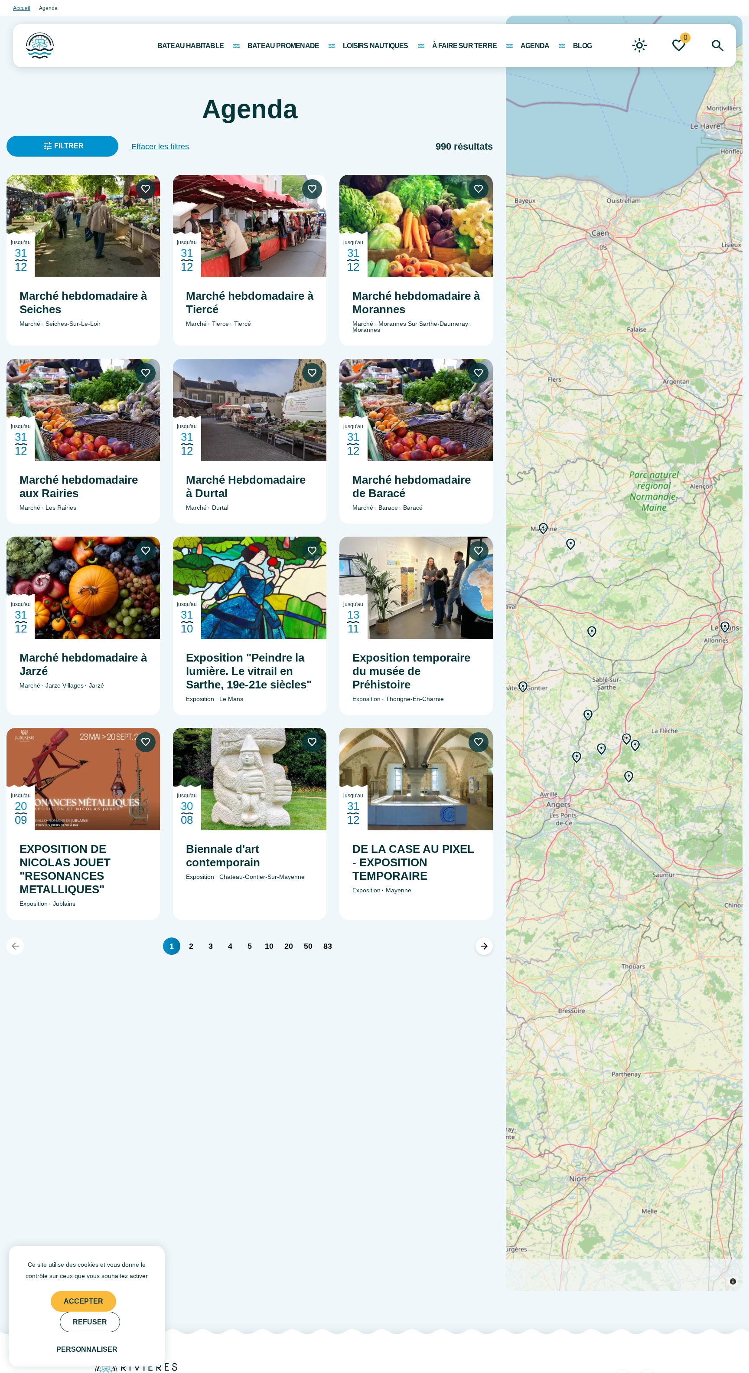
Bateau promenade (283, 46)
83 (327, 946)
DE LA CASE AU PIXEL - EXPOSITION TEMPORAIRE (413, 862)
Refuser (90, 1322)
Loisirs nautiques (375, 46)
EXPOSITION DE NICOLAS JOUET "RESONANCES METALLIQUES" (65, 869)
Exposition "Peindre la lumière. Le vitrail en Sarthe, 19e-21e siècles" (249, 671)
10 (269, 946)
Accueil (21, 8)
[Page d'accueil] (33, 41)
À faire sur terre (464, 46)
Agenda (535, 46)
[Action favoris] (146, 189)
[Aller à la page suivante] (484, 946)
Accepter (83, 1301)
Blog (582, 46)
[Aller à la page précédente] (15, 946)
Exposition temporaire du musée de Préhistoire (411, 671)
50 (308, 946)
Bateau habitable (190, 46)
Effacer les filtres (160, 146)
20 (288, 946)
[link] (639, 45)
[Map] (624, 653)
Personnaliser (86, 1349)
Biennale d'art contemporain (223, 855)
